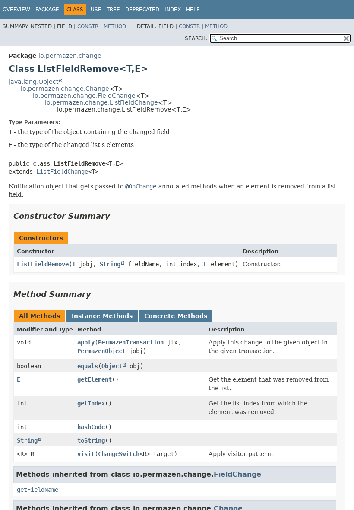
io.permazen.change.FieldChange (84, 95)
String (110, 264)
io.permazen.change (69, 55)
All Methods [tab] (39, 315)
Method (115, 26)
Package (47, 9)
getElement (94, 379)
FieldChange (237, 474)
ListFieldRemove (43, 264)
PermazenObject (101, 350)
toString (91, 440)
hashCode (91, 427)
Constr (87, 26)
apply (86, 342)
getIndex (91, 403)
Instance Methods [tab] (102, 315)
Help (192, 9)
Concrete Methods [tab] (175, 315)
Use (96, 9)
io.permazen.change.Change (65, 88)
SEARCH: (196, 38)
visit (86, 453)
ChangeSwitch (118, 453)
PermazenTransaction (131, 342)
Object (111, 366)
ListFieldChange (62, 171)
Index (172, 9)
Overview (16, 9)
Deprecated (142, 9)
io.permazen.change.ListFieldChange (101, 102)
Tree (113, 9)
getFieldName (37, 489)
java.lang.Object (33, 81)
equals (87, 366)
